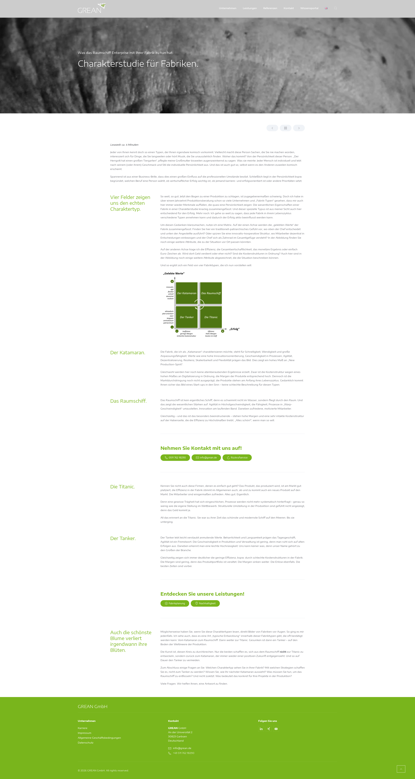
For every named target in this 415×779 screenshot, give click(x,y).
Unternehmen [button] (227, 8)
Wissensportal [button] (309, 8)
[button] (335, 8)
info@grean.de (208, 457)
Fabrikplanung (177, 603)
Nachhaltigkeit (207, 603)
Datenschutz (85, 742)
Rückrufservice (239, 457)
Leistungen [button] (250, 8)
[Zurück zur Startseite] (92, 8)
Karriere (82, 728)
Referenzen (270, 8)
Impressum (84, 732)
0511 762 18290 (177, 457)
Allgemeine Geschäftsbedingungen (99, 737)
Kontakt (289, 8)
